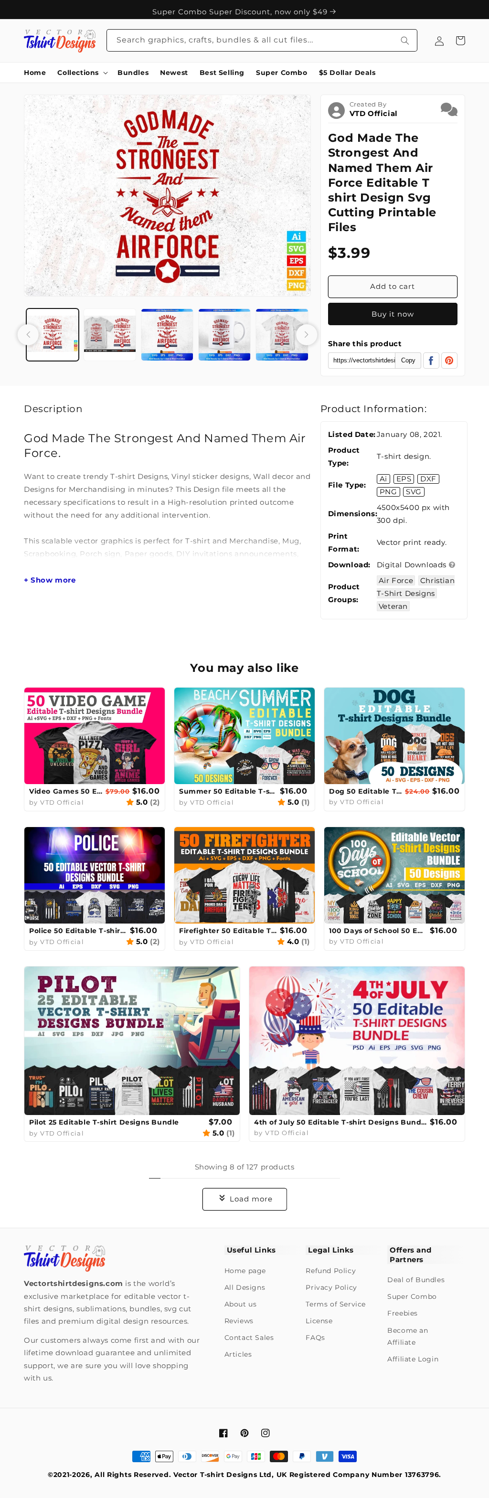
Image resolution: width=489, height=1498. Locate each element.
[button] (82, 73)
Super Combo (412, 1296)
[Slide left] (28, 334)
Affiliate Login (412, 1359)
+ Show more (50, 580)
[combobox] (262, 40)
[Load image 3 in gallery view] (167, 334)
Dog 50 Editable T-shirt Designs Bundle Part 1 (366, 791)
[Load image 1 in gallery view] (52, 334)
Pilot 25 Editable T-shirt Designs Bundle (104, 1122)
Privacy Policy (331, 1287)
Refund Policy (331, 1270)
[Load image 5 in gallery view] (281, 334)
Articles (238, 1354)
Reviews (239, 1321)
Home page (245, 1270)
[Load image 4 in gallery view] (224, 334)
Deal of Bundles (416, 1279)
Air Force (396, 580)
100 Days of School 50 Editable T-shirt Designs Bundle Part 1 (378, 931)
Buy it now (393, 314)
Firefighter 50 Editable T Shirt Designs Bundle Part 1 (228, 931)
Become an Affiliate (407, 1336)
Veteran (393, 606)
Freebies (402, 1313)
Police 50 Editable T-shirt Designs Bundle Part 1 (78, 931)
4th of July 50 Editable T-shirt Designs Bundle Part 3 (340, 1122)
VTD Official (374, 113)
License (319, 1321)
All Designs (245, 1287)
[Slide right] (306, 334)
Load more (251, 1198)
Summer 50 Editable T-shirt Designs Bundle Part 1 (228, 791)
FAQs (315, 1337)
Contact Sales (249, 1337)
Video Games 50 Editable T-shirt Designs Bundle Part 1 (66, 791)
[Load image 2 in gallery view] (110, 334)
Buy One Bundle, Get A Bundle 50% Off (241, 9)
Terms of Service (336, 1304)
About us (240, 1304)
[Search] (405, 40)
